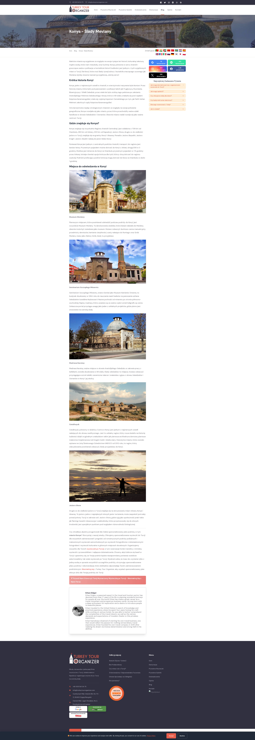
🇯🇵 (181, 54)
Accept (171, 736)
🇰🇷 (177, 54)
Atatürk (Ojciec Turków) (117, 661)
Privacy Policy (151, 736)
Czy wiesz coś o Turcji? (117, 669)
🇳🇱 (181, 50)
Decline (182, 736)
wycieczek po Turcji (95, 549)
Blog (162, 10)
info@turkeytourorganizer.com (97, 2)
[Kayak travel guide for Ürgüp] (127, 693)
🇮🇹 (165, 54)
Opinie (169, 10)
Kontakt (178, 10)
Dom (96, 10)
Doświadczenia (140, 10)
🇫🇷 (161, 54)
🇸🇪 (177, 50)
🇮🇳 (161, 50)
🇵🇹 (157, 50)
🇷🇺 (169, 54)
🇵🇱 (184, 54)
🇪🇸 (184, 50)
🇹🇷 (173, 50)
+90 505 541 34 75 (77, 2)
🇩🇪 (173, 54)
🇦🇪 (165, 50)
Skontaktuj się (88, 569)
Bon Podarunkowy (115, 665)
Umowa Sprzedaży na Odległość (120, 677)
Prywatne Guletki (125, 10)
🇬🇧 (157, 54)
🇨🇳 (169, 50)
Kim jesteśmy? (114, 681)
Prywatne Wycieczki (108, 10)
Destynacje (153, 10)
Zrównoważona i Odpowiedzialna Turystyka (124, 673)
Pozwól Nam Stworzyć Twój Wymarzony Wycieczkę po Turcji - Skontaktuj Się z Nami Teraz (106, 580)
